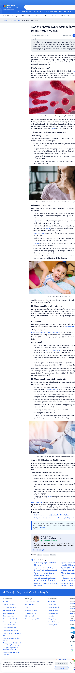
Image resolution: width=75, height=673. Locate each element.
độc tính (40, 554)
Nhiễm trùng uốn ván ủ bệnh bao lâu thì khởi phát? (51, 515)
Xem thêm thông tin (38, 550)
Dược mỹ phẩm (29, 604)
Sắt (34, 11)
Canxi (19, 11)
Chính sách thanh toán (9, 627)
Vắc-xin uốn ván (52, 389)
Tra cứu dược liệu (53, 610)
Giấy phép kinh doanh (9, 607)
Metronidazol (69, 326)
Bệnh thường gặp (53, 613)
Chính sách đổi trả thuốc (10, 619)
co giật (52, 128)
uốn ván (46, 554)
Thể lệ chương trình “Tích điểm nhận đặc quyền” (10, 648)
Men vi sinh (70, 11)
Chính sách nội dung (9, 616)
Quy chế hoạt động (9, 610)
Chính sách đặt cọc (9, 613)
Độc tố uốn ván (36, 502)
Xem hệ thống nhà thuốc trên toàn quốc (27, 592)
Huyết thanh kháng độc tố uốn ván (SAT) (45, 332)
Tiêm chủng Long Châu (32, 619)
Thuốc (27, 607)
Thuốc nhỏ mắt (52, 11)
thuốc (50, 497)
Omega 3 (25, 11)
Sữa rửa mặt (62, 11)
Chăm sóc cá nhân (31, 610)
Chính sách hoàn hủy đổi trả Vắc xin (11, 639)
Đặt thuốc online (30, 616)
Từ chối (61, 668)
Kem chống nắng (42, 11)
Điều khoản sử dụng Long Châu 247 (11, 653)
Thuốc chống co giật (53, 350)
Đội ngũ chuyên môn (54, 619)
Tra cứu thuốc (52, 604)
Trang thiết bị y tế (30, 613)
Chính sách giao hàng (9, 622)
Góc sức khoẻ (52, 601)
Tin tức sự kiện (52, 625)
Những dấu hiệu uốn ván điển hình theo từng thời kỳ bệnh (53, 518)
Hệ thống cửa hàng (9, 604)
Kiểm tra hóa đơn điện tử (10, 630)
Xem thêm (41, 528)
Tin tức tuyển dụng (53, 622)
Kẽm (30, 11)
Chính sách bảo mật (9, 625)
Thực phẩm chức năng (32, 601)
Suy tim (36, 221)
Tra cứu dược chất (53, 607)
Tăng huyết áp (38, 233)
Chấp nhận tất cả (61, 663)
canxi (48, 228)
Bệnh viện (51, 616)
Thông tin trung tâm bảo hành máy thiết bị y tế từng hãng (12, 644)
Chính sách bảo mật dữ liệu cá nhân (12, 634)
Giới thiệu (5, 601)
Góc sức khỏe (15, 20)
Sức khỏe (53, 554)
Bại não (36, 243)
